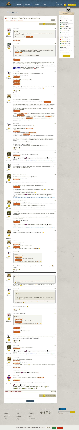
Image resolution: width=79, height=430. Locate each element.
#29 (55, 200)
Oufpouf (9, 32)
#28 (55, 174)
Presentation (7, 412)
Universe (6, 413)
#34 (55, 273)
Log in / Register (71, 4)
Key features (7, 415)
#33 (55, 251)
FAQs (17, 412)
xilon (9, 204)
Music (17, 415)
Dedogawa (9, 47)
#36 (55, 313)
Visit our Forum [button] (66, 56)
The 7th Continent (13, 20)
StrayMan (16, 46)
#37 (55, 334)
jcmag (9, 379)
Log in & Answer (30, 400)
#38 (55, 345)
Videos (17, 413)
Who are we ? (31, 412)
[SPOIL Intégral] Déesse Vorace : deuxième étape (23, 18)
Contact (30, 416)
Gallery (5, 418)
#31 (55, 230)
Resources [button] (28, 4)
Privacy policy (31, 415)
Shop (45, 4)
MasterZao (9, 156)
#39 (55, 357)
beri (15, 31)
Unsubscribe (61, 413)
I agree (54, 427)
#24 (55, 94)
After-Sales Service (32, 418)
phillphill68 (9, 168)
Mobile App (18, 419)
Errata (17, 418)
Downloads (18, 416)
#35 (55, 288)
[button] (57, 2)
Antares (9, 98)
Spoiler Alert (29, 36)
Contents (6, 416)
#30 (55, 211)
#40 (55, 375)
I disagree (60, 427)
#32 (55, 240)
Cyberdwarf (9, 361)
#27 (55, 164)
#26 (55, 152)
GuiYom (9, 74)
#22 (55, 43)
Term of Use (31, 413)
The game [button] (18, 4)
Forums (37, 4)
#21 (55, 28)
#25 (55, 123)
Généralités (20, 20)
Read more (48, 427)
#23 (55, 71)
